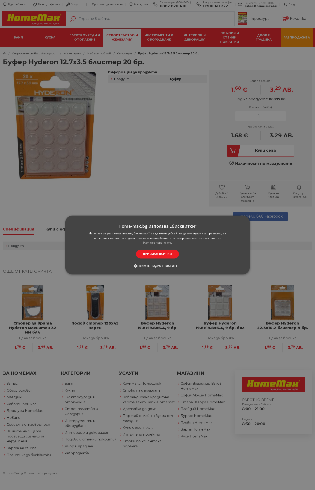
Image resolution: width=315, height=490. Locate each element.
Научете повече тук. (157, 243)
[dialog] (157, 244)
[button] (157, 266)
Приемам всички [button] (157, 254)
